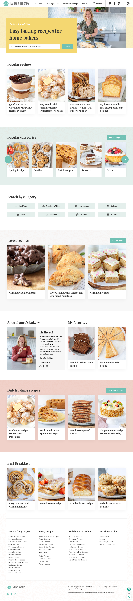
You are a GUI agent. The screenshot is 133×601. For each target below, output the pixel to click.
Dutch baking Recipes (16, 560)
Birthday (114, 206)
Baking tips (51, 4)
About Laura (104, 536)
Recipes (38, 4)
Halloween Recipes (76, 547)
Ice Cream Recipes (15, 565)
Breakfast (83, 215)
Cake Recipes (13, 544)
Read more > (44, 362)
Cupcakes (53, 215)
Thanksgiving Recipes (77, 557)
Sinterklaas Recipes (76, 555)
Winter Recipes (44, 564)
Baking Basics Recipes (16, 536)
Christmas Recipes (76, 539)
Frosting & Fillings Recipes (18, 562)
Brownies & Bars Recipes (17, 542)
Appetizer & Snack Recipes (49, 536)
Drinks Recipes (14, 557)
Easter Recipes (74, 542)
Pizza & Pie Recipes (46, 544)
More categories (116, 138)
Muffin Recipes (14, 568)
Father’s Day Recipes (77, 544)
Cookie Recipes (14, 549)
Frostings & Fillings (53, 206)
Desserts (114, 215)
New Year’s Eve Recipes (78, 552)
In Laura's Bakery (16, 3)
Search (67, 47)
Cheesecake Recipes (16, 547)
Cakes (23, 215)
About (84, 4)
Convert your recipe (70, 4)
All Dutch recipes (116, 390)
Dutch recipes (83, 206)
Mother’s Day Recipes (77, 549)
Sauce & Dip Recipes (47, 547)
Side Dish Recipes (45, 549)
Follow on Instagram (107, 544)
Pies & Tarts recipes (15, 573)
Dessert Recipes (14, 555)
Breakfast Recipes (15, 539)
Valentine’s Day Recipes (78, 560)
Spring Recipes (44, 556)
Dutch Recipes (44, 542)
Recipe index (117, 241)
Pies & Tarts (22, 206)
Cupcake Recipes (15, 552)
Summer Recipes (45, 559)
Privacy (102, 539)
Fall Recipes (43, 561)
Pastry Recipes (14, 570)
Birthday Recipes (75, 536)
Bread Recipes (44, 539)
